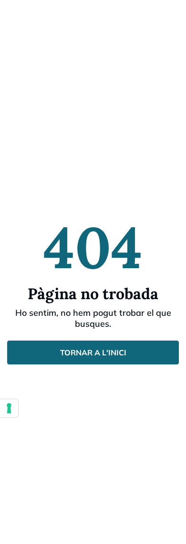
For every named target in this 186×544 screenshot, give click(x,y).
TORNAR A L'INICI (93, 352)
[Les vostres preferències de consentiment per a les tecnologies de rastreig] (9, 408)
